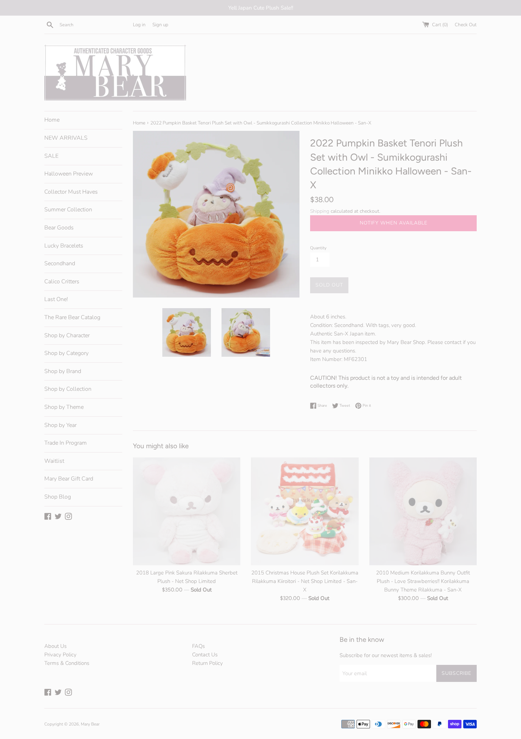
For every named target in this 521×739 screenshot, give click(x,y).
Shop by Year (60, 425)
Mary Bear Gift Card (68, 479)
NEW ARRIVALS (66, 138)
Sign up (160, 24)
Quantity (318, 248)
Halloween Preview (68, 174)
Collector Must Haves (71, 192)
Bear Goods (59, 228)
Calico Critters (61, 281)
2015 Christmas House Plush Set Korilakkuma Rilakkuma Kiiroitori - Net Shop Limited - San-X (304, 581)
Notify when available (393, 223)
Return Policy (207, 663)
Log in (139, 24)
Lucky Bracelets (63, 246)
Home (52, 120)
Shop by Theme (64, 407)
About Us (55, 646)
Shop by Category (66, 353)
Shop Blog (57, 497)
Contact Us (205, 654)
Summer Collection (68, 209)
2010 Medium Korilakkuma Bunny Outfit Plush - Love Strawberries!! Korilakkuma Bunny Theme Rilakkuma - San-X (423, 581)
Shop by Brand (62, 371)
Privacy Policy (60, 654)
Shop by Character (67, 335)
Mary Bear (90, 724)
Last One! (56, 299)
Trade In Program (65, 443)
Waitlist (54, 461)
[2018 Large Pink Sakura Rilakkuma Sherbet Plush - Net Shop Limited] (186, 511)
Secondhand (59, 263)
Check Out (466, 24)
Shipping (319, 211)
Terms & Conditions (66, 663)
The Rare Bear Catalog (72, 317)
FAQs (198, 646)
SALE (51, 156)
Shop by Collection (67, 389)
